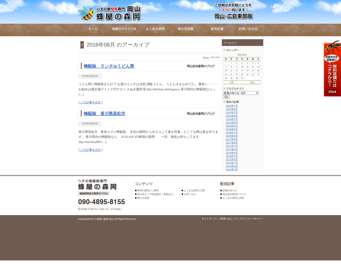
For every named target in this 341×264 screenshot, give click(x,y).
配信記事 (217, 30)
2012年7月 (232, 162)
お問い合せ (190, 194)
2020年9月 (232, 126)
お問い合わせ (248, 30)
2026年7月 (232, 105)
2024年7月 (232, 119)
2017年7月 (232, 146)
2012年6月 (232, 166)
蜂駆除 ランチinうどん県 (109, 66)
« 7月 (231, 82)
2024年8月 (232, 116)
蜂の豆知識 (186, 30)
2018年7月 (232, 132)
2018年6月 (232, 136)
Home (206, 57)
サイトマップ (209, 218)
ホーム (93, 30)
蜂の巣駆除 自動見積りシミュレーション (332, 68)
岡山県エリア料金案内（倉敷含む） (156, 194)
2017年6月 (232, 149)
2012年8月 (232, 159)
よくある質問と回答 (155, 30)
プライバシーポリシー (251, 218)
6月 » (253, 82)
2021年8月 (232, 122)
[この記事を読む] (91, 102)
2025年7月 (232, 112)
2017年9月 (232, 139)
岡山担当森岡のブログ (201, 66)
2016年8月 (232, 152)
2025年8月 (232, 109)
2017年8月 (232, 142)
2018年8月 (232, 129)
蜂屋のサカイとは (124, 30)
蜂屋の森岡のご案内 (148, 190)
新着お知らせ (230, 190)
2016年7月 (232, 156)
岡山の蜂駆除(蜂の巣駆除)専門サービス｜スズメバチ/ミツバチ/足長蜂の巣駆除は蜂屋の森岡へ (110, 13)
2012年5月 (232, 169)
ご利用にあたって (227, 218)
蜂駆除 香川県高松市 (104, 113)
